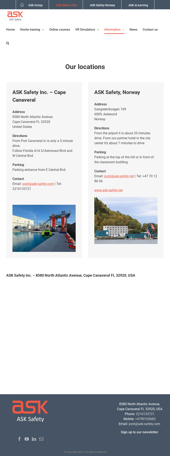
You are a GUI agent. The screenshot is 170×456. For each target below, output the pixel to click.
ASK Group (35, 5)
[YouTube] (27, 439)
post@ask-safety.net (119, 176)
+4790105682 (145, 419)
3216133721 (145, 414)
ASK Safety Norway (102, 5)
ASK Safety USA (66, 5)
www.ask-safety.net (108, 190)
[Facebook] (19, 439)
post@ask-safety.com (38, 184)
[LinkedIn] (34, 439)
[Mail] (41, 439)
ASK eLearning (138, 5)
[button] (7, 43)
